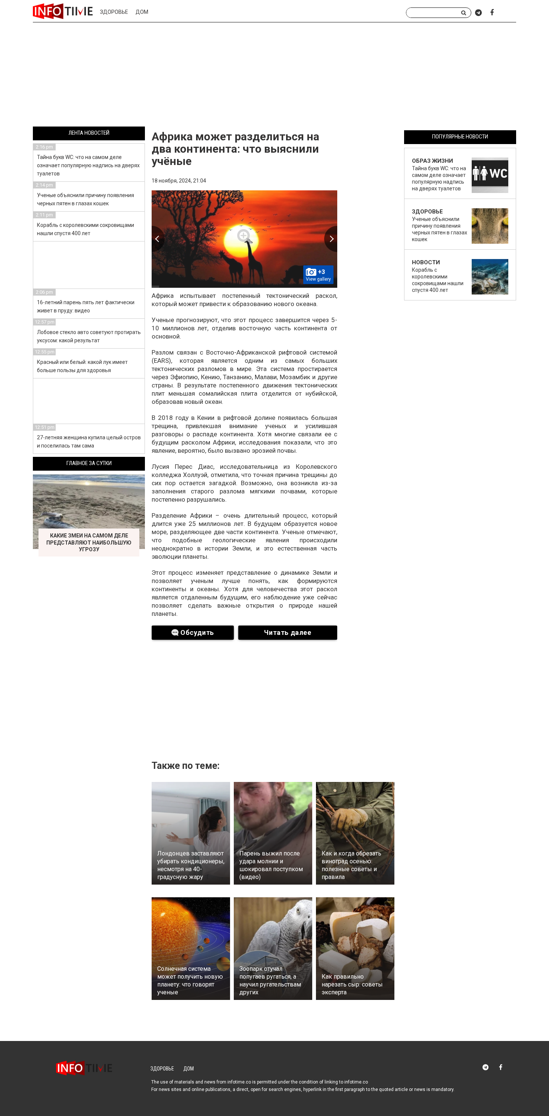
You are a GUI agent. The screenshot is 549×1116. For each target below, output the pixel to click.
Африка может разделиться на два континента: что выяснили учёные (235, 149)
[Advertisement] (274, 75)
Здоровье (114, 12)
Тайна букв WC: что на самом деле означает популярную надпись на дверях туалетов (88, 165)
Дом (142, 12)
